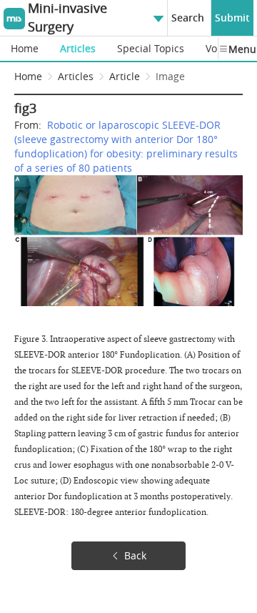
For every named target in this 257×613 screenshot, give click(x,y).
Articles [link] (76, 76)
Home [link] (28, 76)
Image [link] (170, 76)
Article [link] (124, 76)
